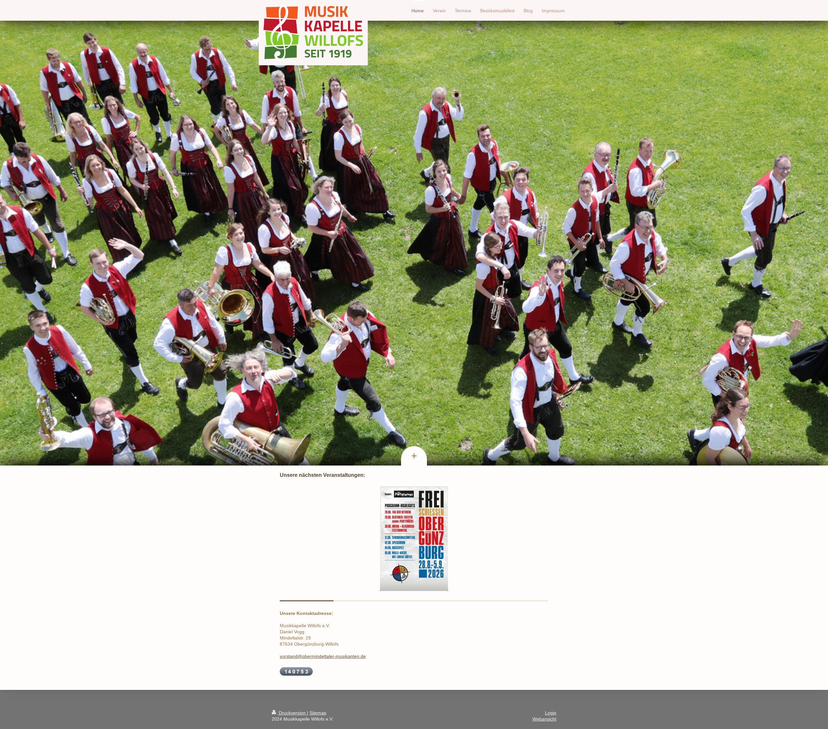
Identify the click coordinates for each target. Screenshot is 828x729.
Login (550, 712)
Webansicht (544, 719)
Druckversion (292, 712)
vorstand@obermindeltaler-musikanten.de (323, 656)
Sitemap (318, 712)
